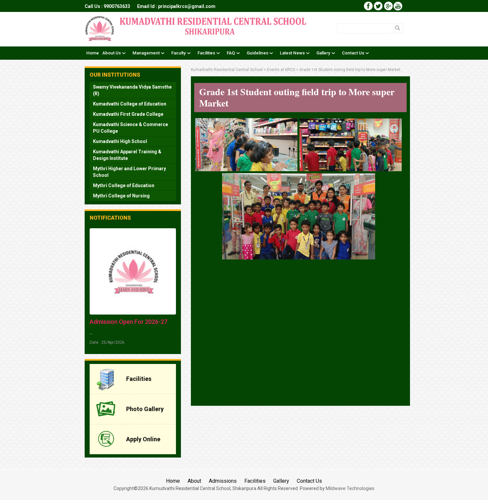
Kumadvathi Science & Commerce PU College (130, 128)
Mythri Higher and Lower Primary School (129, 172)
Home (173, 481)
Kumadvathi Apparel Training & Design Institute (127, 155)
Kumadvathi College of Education (129, 104)
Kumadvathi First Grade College (128, 114)
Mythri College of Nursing (121, 195)
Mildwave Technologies (350, 488)
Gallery (281, 481)
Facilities (255, 481)
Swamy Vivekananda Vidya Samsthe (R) (132, 90)
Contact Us (309, 481)
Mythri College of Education (123, 185)
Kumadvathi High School (120, 141)
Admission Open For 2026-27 (128, 321)
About (194, 481)
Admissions (223, 481)
